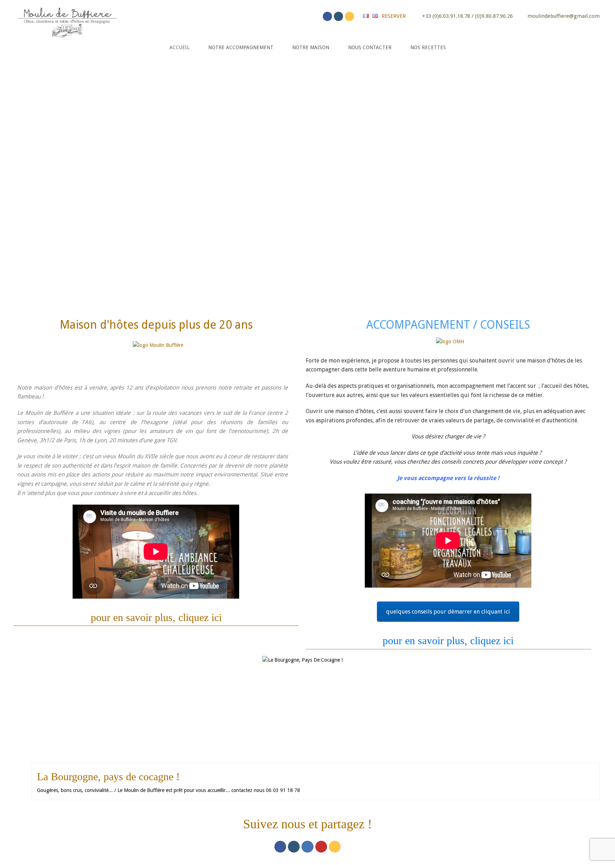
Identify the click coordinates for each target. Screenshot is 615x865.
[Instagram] (338, 16)
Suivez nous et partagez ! (307, 824)
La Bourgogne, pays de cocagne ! (108, 776)
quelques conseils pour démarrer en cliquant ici (448, 611)
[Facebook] (327, 16)
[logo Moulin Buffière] (158, 355)
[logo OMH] (450, 346)
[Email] (349, 16)
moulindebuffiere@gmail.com (563, 16)
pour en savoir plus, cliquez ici (156, 617)
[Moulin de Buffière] (67, 21)
